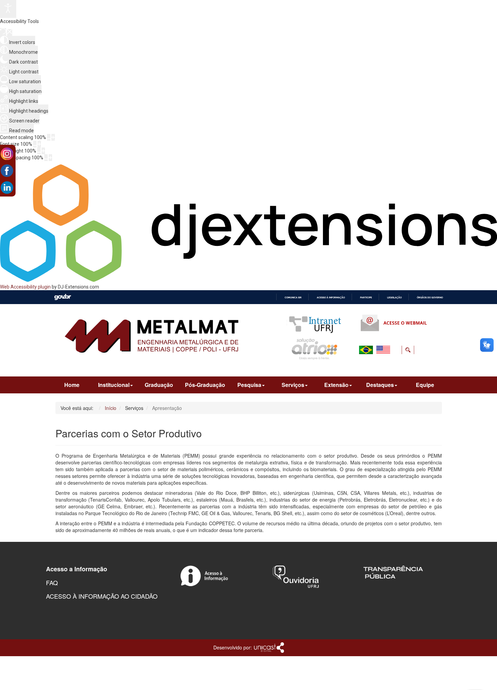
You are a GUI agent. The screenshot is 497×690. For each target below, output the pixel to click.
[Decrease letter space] (46, 157)
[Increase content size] (53, 137)
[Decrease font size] (35, 144)
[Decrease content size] (48, 137)
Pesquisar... (366, 366)
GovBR (62, 297)
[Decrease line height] (39, 150)
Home (71, 385)
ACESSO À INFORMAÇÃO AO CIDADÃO (102, 596)
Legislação (394, 297)
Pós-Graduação (205, 385)
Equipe (425, 385)
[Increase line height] (43, 150)
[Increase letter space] (50, 157)
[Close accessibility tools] (9, 32)
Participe (366, 297)
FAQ (52, 582)
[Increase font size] (39, 144)
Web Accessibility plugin (25, 287)
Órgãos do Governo (430, 297)
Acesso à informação (331, 297)
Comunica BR (293, 297)
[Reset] (3, 32)
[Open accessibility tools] (8, 9)
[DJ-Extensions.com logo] (248, 280)
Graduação (159, 385)
